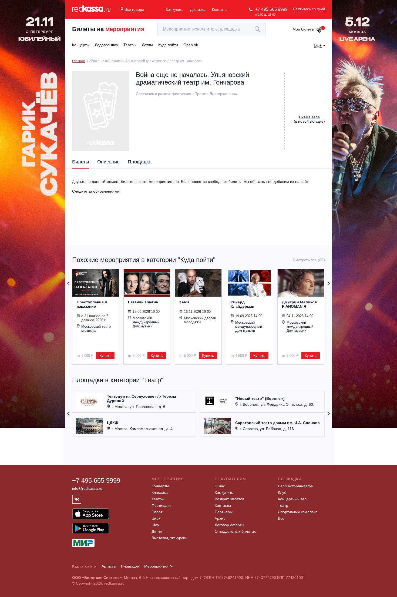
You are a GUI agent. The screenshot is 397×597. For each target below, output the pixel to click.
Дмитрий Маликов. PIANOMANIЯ (300, 304)
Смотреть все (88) (309, 260)
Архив (220, 518)
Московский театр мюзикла (96, 328)
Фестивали (161, 505)
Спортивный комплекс (297, 512)
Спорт (157, 512)
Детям (157, 531)
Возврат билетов (229, 499)
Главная (78, 61)
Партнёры (224, 512)
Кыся (184, 302)
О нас (220, 486)
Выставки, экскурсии (169, 538)
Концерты (160, 486)
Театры (158, 499)
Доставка (197, 10)
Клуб (282, 492)
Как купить (174, 10)
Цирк (156, 518)
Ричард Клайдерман (242, 304)
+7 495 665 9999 (271, 9)
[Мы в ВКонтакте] (76, 499)
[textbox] (211, 29)
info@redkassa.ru (87, 488)
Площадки (130, 566)
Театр (283, 505)
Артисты (109, 566)
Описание (108, 162)
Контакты (219, 10)
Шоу (155, 525)
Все (281, 518)
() (309, 119)
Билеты (80, 162)
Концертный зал (292, 499)
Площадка (140, 162)
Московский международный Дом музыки (146, 322)
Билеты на (108, 29)
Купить (105, 355)
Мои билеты (303, 29)
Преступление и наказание (92, 304)
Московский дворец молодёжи (200, 320)
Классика (160, 492)
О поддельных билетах (235, 531)
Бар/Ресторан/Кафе (295, 486)
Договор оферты (229, 525)
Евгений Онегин (143, 302)
